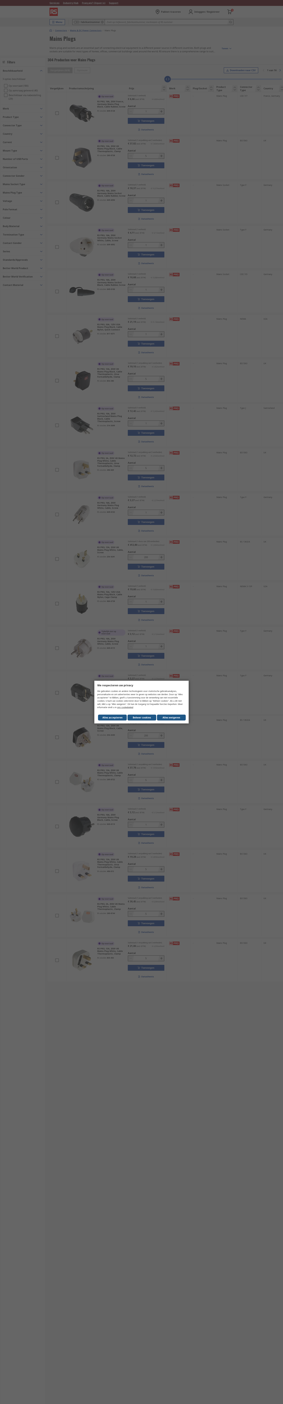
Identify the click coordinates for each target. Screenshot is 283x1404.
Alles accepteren (112, 717)
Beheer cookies (142, 717)
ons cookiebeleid (125, 707)
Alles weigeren (171, 717)
